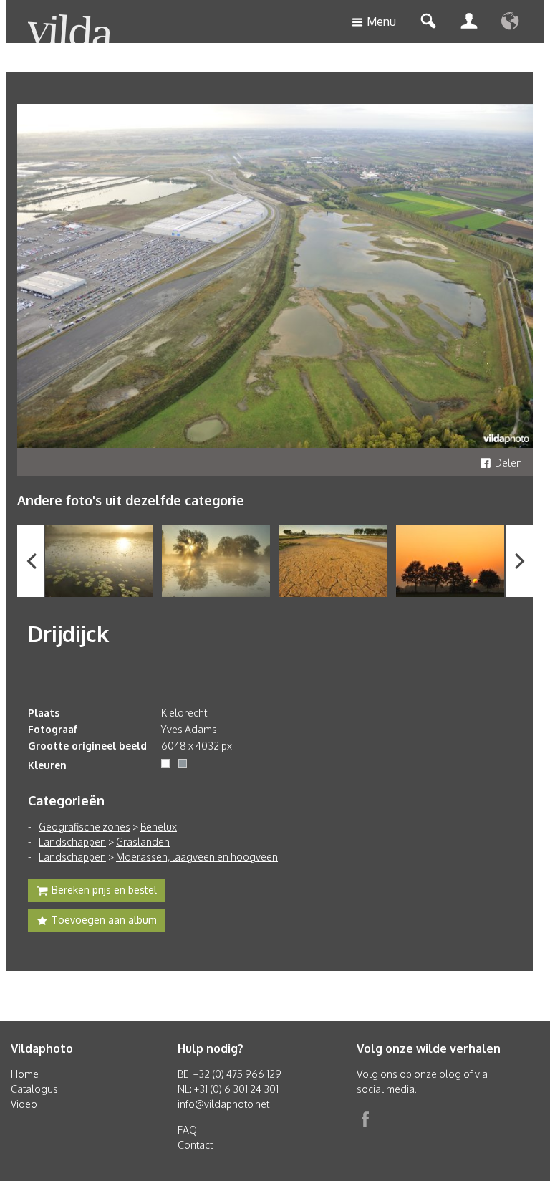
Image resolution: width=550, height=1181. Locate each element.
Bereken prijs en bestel (104, 890)
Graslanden (143, 842)
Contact (195, 1145)
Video (24, 1104)
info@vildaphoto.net (223, 1104)
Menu (381, 21)
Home (25, 1074)
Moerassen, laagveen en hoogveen (197, 857)
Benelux (158, 827)
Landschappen (72, 842)
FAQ (187, 1130)
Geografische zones (84, 827)
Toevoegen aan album (104, 920)
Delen (508, 462)
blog (450, 1074)
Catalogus (34, 1089)
